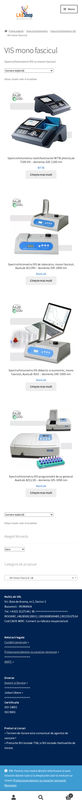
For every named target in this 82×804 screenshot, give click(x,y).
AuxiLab (41, 274)
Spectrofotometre (37, 31)
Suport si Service (15, 683)
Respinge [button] (10, 785)
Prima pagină (16, 31)
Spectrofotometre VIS (63, 31)
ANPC (8, 662)
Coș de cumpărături (63, 794)
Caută (41, 797)
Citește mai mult (41, 174)
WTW (41, 168)
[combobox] (41, 577)
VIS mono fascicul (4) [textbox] (40, 578)
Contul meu (13, 797)
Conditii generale (15, 642)
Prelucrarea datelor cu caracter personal (39, 780)
